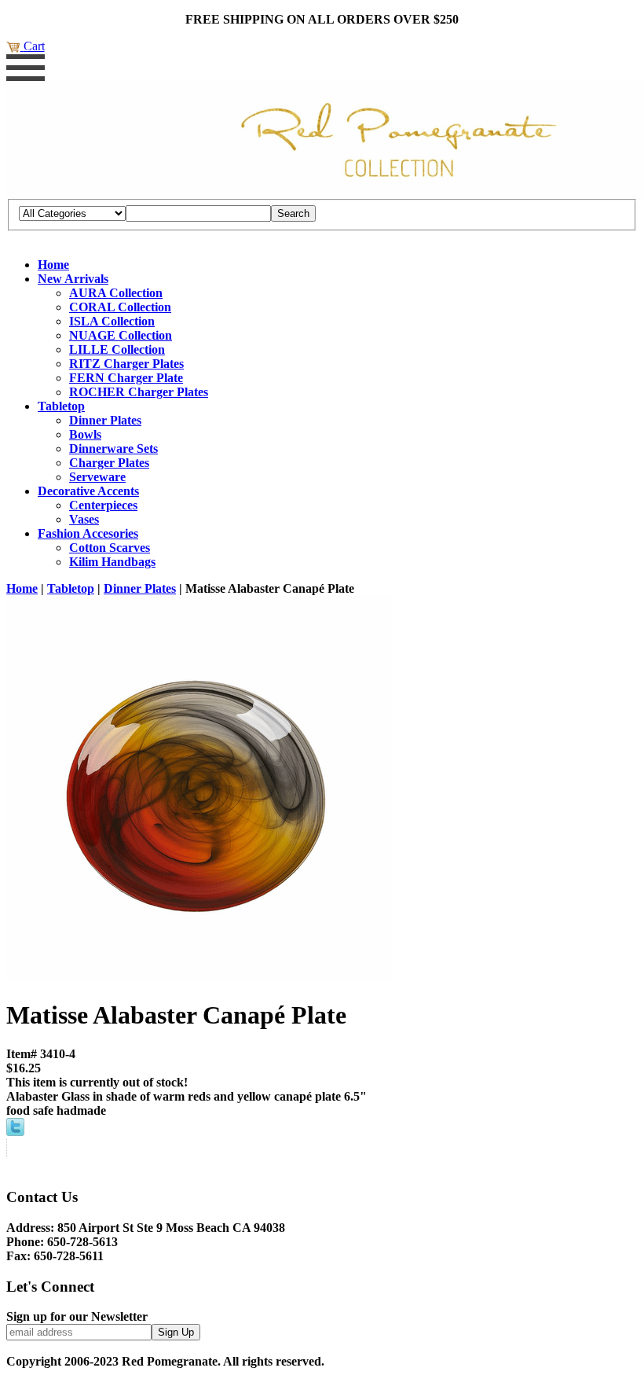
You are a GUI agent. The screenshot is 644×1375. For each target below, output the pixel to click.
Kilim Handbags (112, 561)
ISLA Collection (112, 321)
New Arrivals (73, 278)
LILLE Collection (117, 349)
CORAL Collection (120, 307)
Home (53, 264)
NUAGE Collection (120, 335)
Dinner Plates (105, 420)
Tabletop (61, 406)
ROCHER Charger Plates (138, 392)
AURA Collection (116, 293)
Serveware (97, 476)
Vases (84, 519)
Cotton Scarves (109, 547)
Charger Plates (109, 462)
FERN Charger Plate (126, 377)
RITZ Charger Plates (126, 363)
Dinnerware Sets (113, 448)
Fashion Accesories (88, 533)
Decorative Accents (88, 491)
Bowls (85, 434)
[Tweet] (15, 1131)
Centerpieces (103, 505)
